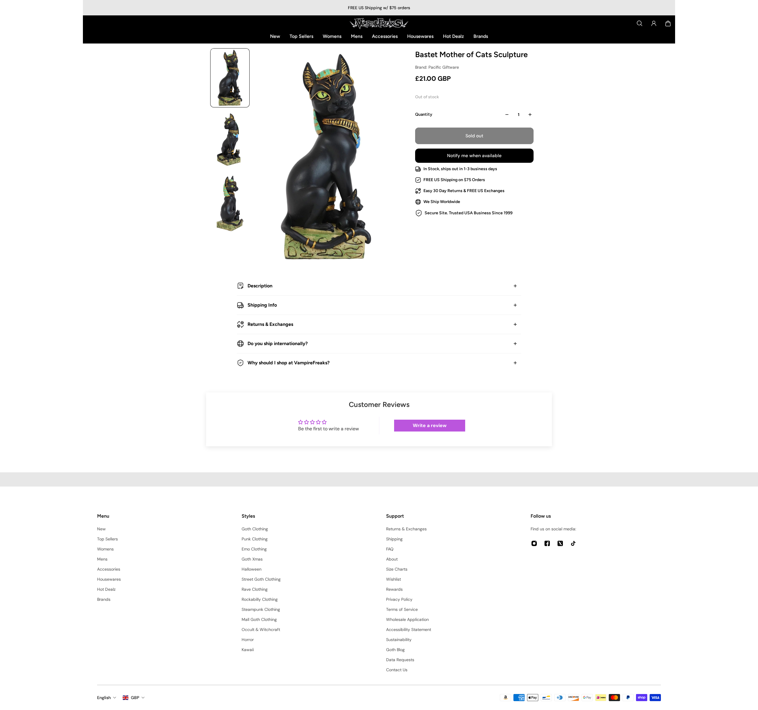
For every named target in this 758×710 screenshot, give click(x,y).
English (104, 697)
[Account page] (654, 23)
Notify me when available (474, 156)
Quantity (423, 114)
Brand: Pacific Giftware (437, 67)
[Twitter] (560, 543)
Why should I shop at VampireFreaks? (289, 363)
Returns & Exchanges (270, 324)
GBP (135, 697)
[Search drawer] (639, 23)
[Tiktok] (573, 543)
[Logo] (379, 23)
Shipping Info (262, 305)
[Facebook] (547, 543)
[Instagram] (534, 543)
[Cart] (668, 23)
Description (260, 286)
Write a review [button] (430, 425)
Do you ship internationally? (278, 343)
